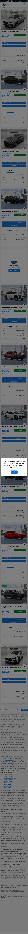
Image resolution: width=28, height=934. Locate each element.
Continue (14, 472)
